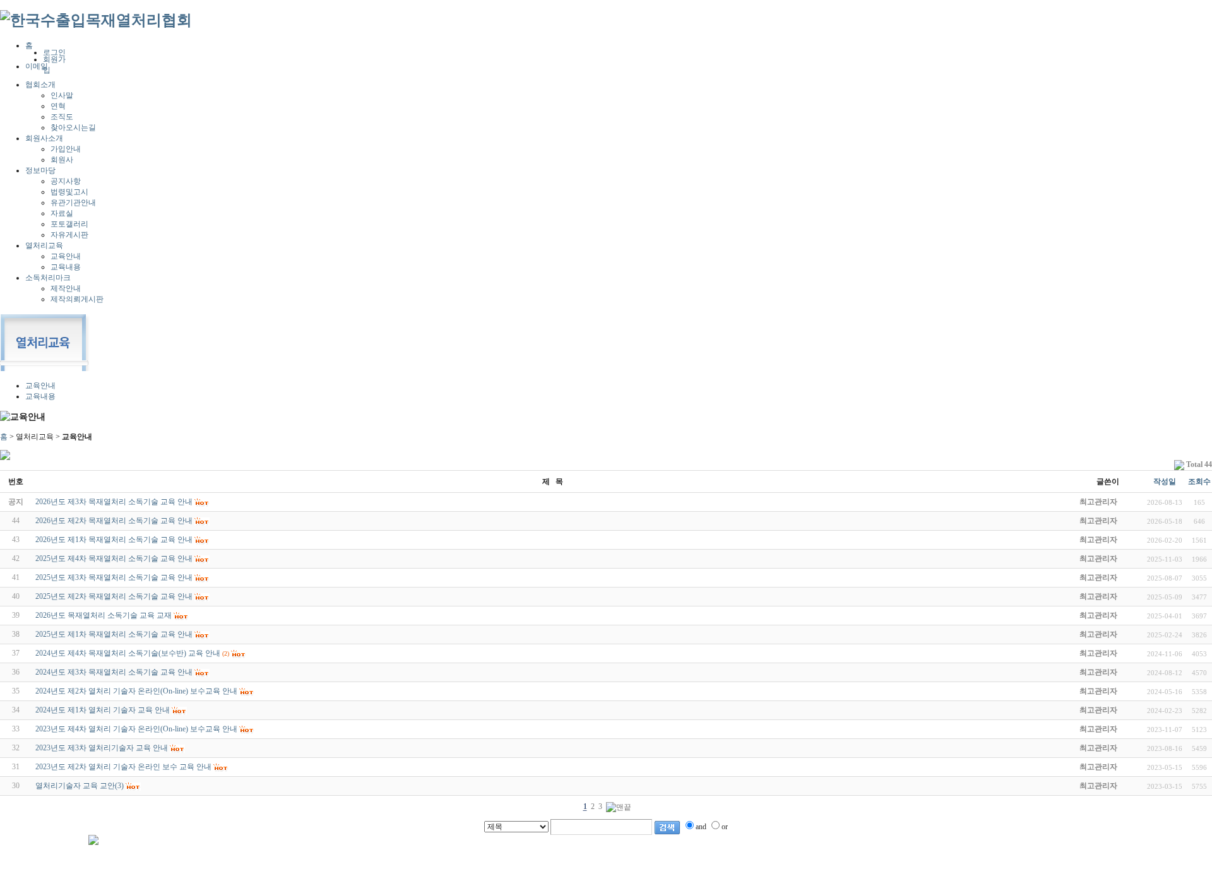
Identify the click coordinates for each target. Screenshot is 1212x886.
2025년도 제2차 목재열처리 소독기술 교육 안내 (114, 596)
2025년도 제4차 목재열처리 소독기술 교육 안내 (114, 558)
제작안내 (65, 288)
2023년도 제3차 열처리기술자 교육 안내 (101, 747)
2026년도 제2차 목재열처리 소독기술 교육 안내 (114, 520)
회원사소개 (44, 138)
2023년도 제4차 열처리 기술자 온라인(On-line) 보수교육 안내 (136, 728)
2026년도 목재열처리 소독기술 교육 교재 (103, 615)
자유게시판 (69, 234)
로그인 (54, 52)
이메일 (36, 66)
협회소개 (40, 84)
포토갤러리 (69, 224)
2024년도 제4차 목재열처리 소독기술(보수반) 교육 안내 (127, 653)
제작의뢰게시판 (77, 299)
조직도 (61, 116)
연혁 (58, 106)
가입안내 (65, 149)
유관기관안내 (73, 202)
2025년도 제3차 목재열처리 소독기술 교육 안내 (114, 577)
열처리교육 (44, 245)
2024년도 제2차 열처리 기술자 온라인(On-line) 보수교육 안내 (136, 691)
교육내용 (65, 267)
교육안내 (65, 256)
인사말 (61, 95)
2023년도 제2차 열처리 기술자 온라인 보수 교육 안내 (123, 766)
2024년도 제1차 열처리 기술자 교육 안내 (102, 710)
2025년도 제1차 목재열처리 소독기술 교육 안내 (114, 634)
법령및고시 (69, 191)
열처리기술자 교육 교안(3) (79, 785)
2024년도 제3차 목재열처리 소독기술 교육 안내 (114, 672)
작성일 (1164, 481)
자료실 (61, 213)
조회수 (1199, 481)
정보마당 (40, 170)
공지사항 (65, 181)
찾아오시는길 (73, 127)
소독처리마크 (48, 277)
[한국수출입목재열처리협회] (96, 20)
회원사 (61, 159)
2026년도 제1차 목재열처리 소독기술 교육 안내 (114, 539)
